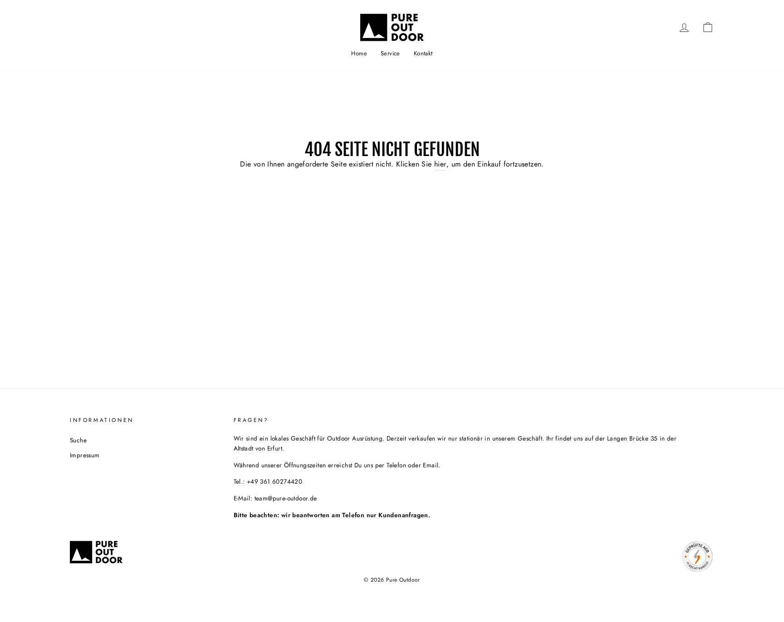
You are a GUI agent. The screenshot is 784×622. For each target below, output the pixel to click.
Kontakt (423, 53)
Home (359, 53)
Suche (78, 440)
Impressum (85, 455)
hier (440, 164)
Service (390, 53)
